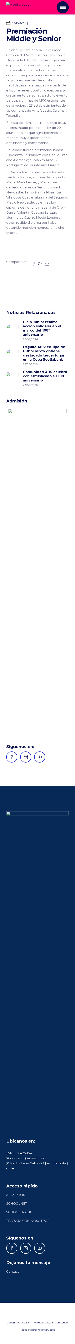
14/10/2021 (19, 23)
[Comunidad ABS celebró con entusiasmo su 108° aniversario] (12, 378)
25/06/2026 (30, 364)
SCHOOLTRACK (18, 1212)
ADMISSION (16, 1195)
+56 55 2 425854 (19, 1153)
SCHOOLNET (16, 1204)
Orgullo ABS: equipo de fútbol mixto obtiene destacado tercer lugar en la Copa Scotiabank (44, 353)
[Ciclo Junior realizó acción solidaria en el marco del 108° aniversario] (12, 330)
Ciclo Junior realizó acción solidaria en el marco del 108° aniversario (42, 328)
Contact (12, 1271)
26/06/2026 (30, 339)
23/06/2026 (30, 385)
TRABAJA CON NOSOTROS (27, 1221)
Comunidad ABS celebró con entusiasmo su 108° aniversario (45, 376)
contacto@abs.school (27, 1158)
